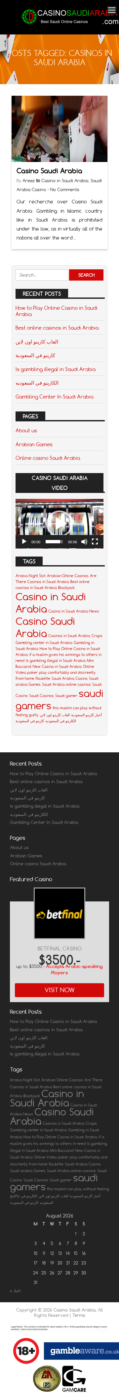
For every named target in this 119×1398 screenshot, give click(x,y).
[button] (59, 524)
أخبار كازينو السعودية (86, 715)
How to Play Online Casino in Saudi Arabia (57, 310)
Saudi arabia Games (28, 1170)
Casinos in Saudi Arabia (69, 635)
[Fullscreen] (95, 541)
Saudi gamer (66, 695)
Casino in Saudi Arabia (64, 180)
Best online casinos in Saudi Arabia (57, 327)
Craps (97, 635)
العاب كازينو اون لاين (37, 341)
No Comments (64, 189)
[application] (59, 524)
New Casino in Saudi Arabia (57, 666)
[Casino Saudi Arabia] (69, 25)
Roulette (43, 678)
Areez (28, 180)
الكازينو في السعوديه (37, 382)
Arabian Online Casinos (68, 575)
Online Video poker (51, 1157)
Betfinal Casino (60, 948)
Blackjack (66, 587)
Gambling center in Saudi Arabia (44, 642)
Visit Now (60, 990)
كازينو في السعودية (35, 355)
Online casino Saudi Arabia (48, 458)
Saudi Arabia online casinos (66, 684)
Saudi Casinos (41, 695)
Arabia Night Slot (31, 575)
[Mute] (84, 541)
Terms (78, 1315)
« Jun (15, 1290)
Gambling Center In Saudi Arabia (54, 396)
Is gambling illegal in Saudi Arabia (56, 369)
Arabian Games (34, 444)
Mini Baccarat (62, 1150)
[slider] (54, 541)
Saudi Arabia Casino (70, 678)
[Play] (24, 541)
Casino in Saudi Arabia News (73, 611)
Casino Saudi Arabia (49, 171)
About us (26, 430)
